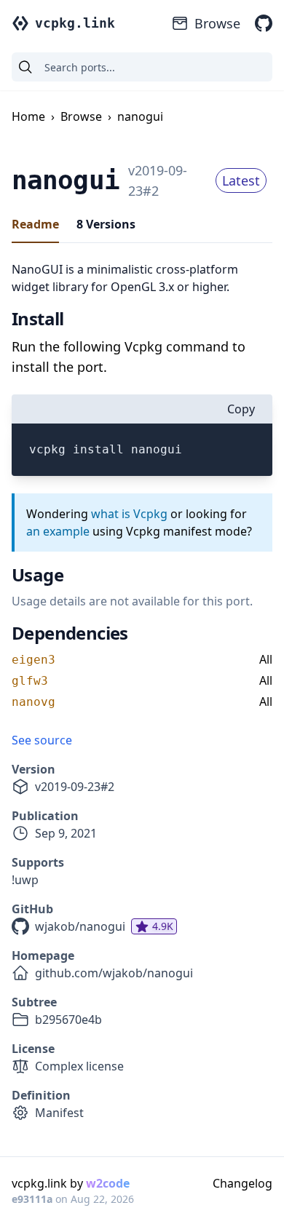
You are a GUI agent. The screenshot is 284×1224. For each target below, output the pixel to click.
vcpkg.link (75, 23)
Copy (241, 409)
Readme (35, 224)
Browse (217, 23)
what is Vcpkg (129, 514)
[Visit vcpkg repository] (263, 23)
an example (58, 531)
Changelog (242, 1183)
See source (42, 740)
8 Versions (105, 224)
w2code (108, 1183)
